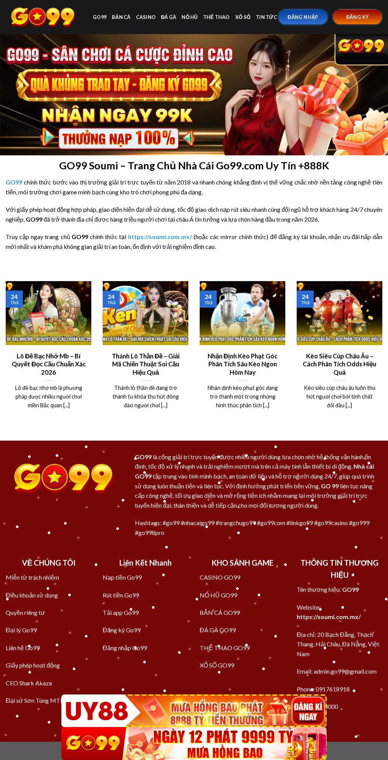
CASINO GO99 (220, 577)
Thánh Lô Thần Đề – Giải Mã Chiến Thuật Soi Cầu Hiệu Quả (146, 364)
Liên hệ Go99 (23, 647)
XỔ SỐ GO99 (217, 665)
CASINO (146, 17)
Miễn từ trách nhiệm (32, 577)
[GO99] (43, 17)
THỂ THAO (216, 17)
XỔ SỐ (242, 17)
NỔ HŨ (189, 17)
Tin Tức (266, 17)
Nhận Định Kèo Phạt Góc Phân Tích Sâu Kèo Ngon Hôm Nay (242, 364)
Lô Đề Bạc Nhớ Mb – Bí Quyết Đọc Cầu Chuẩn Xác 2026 (49, 364)
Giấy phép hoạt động (33, 665)
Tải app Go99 (121, 612)
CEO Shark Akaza (29, 683)
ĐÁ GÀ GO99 (218, 629)
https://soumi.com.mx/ (329, 616)
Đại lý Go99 (21, 629)
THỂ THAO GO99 (225, 647)
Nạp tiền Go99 (122, 577)
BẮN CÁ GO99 (220, 612)
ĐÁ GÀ (168, 17)
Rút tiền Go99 (121, 595)
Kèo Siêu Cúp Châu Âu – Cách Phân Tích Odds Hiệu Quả (339, 364)
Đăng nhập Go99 (125, 647)
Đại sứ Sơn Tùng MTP (35, 700)
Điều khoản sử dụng (32, 595)
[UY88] (194, 710)
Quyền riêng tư (25, 612)
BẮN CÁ (121, 17)
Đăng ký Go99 (122, 629)
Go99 (99, 17)
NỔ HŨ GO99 (218, 595)
